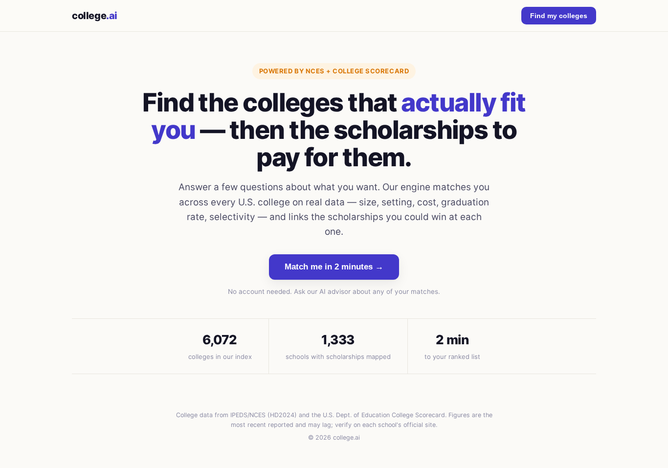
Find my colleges (558, 16)
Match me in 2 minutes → (334, 266)
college (94, 16)
